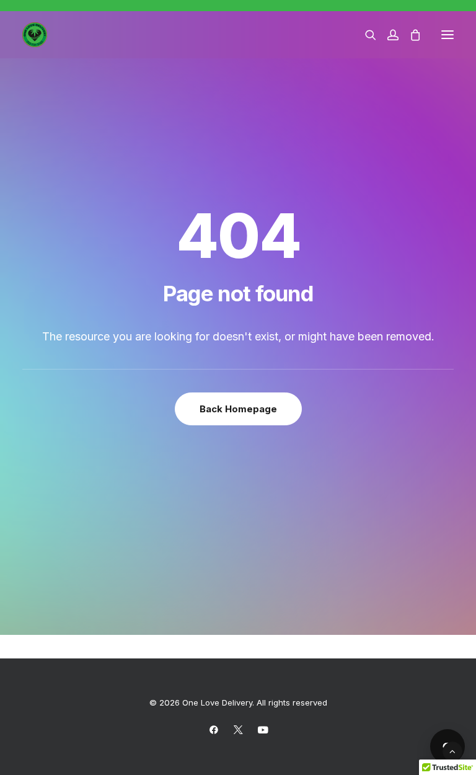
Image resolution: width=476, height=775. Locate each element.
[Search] (365, 34)
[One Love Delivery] (34, 34)
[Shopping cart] (410, 34)
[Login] (387, 34)
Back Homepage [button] (238, 409)
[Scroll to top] (452, 750)
